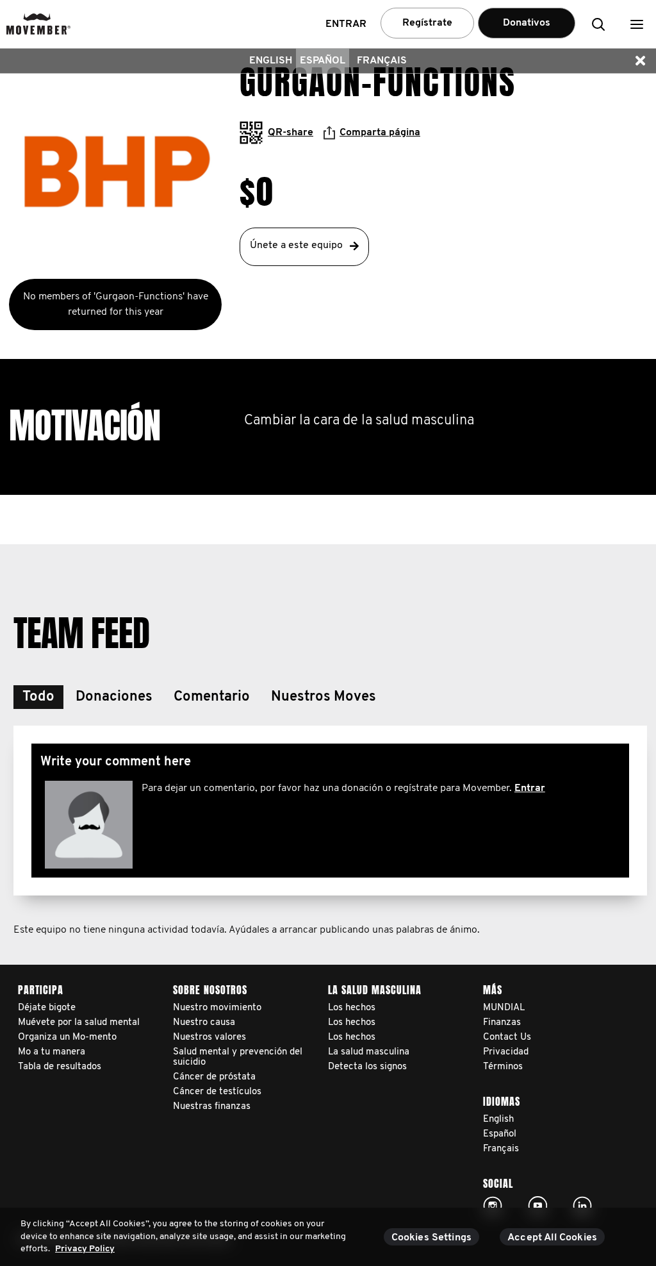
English (270, 61)
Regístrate (427, 23)
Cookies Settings (431, 1238)
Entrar (529, 788)
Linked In (582, 1205)
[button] (637, 24)
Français (382, 61)
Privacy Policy (85, 1249)
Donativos (526, 23)
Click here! (492, 1205)
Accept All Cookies (552, 1238)
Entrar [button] (345, 24)
